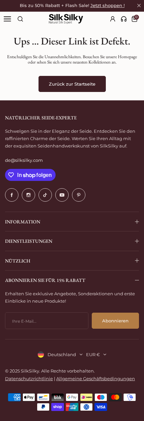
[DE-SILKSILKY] (66, 19)
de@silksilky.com (24, 160)
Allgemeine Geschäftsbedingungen (95, 378)
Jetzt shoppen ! (107, 5)
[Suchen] (20, 18)
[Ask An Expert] (124, 19)
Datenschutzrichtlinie (29, 378)
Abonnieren (115, 320)
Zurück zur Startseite (72, 84)
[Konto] (113, 18)
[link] (124, 19)
